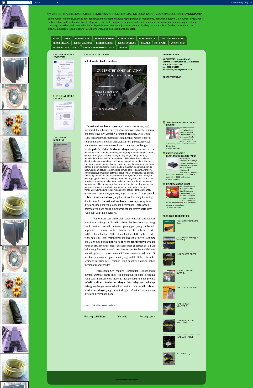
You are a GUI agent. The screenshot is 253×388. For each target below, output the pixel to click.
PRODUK (123, 47)
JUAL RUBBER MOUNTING (183, 305)
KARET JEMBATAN (147, 38)
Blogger (134, 380)
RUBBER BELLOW (61, 43)
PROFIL (67, 38)
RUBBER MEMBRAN (82, 43)
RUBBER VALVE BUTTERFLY (66, 47)
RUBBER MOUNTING (104, 38)
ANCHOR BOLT (178, 43)
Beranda (122, 316)
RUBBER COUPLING (127, 43)
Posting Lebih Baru (95, 316)
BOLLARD (145, 43)
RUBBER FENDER (126, 38)
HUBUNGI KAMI (82, 38)
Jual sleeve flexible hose (187, 287)
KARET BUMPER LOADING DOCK (98, 47)
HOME (56, 38)
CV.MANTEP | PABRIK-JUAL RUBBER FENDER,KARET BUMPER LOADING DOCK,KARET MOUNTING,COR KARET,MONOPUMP (124, 13)
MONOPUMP (160, 43)
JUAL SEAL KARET (185, 337)
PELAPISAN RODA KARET (173, 38)
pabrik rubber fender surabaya (102, 305)
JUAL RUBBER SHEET (186, 254)
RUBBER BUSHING (104, 43)
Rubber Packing (183, 353)
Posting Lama (147, 316)
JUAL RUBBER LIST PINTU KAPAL (185, 321)
